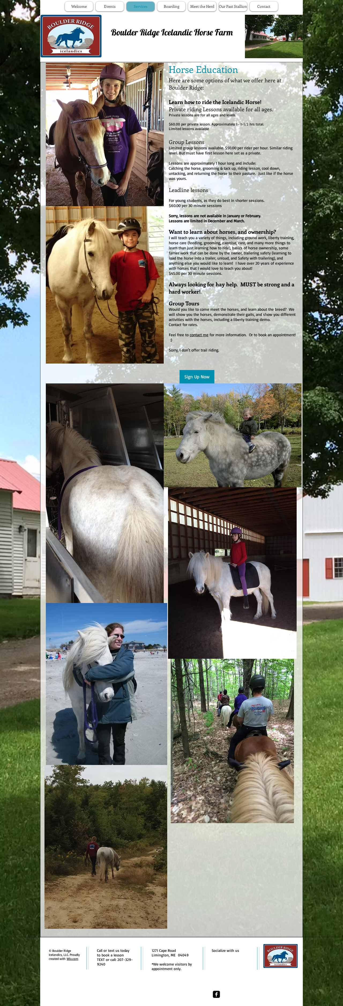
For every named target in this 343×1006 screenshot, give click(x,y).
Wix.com (72, 959)
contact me (199, 334)
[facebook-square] (216, 994)
